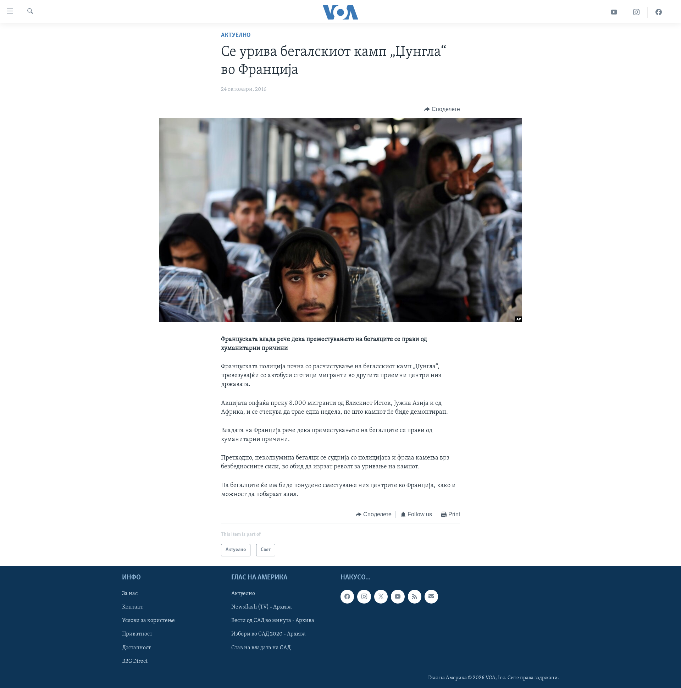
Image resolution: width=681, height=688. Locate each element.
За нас (130, 593)
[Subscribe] (431, 596)
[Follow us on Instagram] (364, 596)
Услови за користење (148, 620)
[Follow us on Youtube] (397, 596)
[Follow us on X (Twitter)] (381, 596)
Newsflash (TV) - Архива (261, 607)
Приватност (137, 634)
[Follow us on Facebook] (347, 596)
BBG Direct (135, 661)
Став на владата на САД (260, 647)
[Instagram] (636, 12)
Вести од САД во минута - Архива (272, 620)
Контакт (132, 607)
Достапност (136, 647)
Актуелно (236, 35)
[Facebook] (659, 12)
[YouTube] (614, 12)
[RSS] (414, 596)
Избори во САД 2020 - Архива (268, 634)
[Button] (442, 109)
